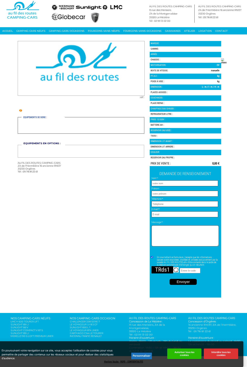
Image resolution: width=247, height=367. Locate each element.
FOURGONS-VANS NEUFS (104, 30)
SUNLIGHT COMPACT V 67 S (27, 330)
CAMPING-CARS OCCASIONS (66, 30)
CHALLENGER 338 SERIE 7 (85, 321)
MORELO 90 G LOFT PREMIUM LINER (32, 336)
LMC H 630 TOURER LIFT (25, 321)
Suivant (20, 110)
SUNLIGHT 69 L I (20, 324)
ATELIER (189, 30)
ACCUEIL (7, 30)
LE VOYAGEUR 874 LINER (84, 330)
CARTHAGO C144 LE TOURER (86, 333)
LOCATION (205, 30)
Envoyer (183, 282)
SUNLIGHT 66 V (19, 327)
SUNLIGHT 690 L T (80, 327)
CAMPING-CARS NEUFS (30, 30)
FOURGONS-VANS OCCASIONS (142, 30)
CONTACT (221, 30)
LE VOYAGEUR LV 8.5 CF (84, 324)
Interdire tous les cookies (221, 353)
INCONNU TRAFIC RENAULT (86, 336)
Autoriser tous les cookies (184, 353)
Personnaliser (141, 355)
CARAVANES (173, 30)
